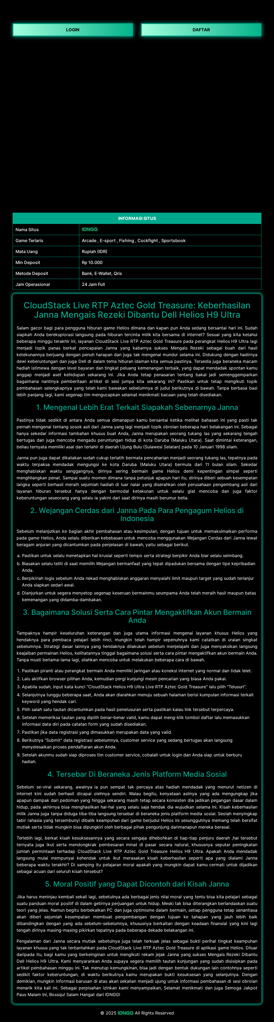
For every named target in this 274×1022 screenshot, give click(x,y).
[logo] (137, 15)
